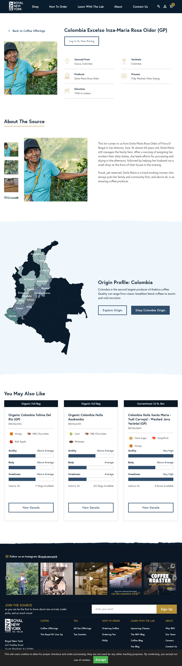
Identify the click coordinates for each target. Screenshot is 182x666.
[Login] (165, 6)
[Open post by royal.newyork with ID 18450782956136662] (22, 579)
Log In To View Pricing (81, 41)
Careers (169, 640)
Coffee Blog (137, 640)
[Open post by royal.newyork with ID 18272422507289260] (160, 579)
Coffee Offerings (49, 628)
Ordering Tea (109, 634)
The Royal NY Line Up (52, 634)
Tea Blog (135, 646)
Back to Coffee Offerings (29, 31)
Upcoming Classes (140, 628)
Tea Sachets (80, 634)
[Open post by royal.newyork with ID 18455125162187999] (125, 579)
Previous (11, 138)
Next (11, 200)
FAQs (105, 640)
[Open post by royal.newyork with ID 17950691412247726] (57, 579)
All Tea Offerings (82, 628)
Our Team (170, 634)
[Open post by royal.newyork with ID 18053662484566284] (91, 579)
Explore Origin (112, 310)
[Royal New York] (16, 7)
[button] (7, 578)
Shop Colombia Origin (150, 310)
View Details (31, 507)
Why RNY (170, 628)
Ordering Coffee (110, 628)
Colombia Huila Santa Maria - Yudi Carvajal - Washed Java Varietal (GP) (149, 419)
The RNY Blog (137, 634)
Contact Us (140, 6)
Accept (100, 660)
